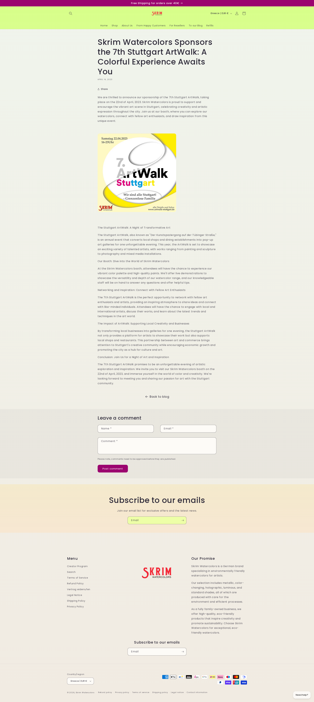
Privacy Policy (75, 606)
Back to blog (159, 397)
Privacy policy (122, 692)
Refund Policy (75, 583)
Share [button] (104, 89)
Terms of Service (77, 577)
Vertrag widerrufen (78, 589)
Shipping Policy (76, 600)
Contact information (197, 692)
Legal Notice (74, 595)
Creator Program (77, 566)
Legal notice (177, 692)
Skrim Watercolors (85, 692)
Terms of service (140, 692)
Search (71, 572)
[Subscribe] (182, 520)
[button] (70, 13)
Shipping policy (160, 692)
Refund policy (105, 692)
